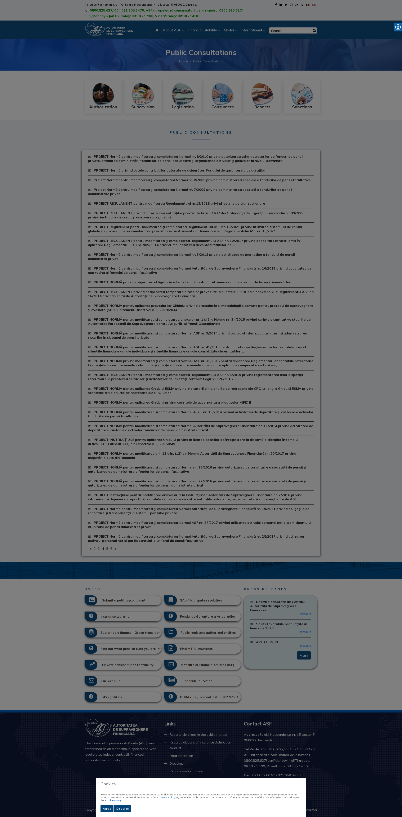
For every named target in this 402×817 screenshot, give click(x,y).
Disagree (122, 809)
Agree (107, 809)
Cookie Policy (167, 797)
